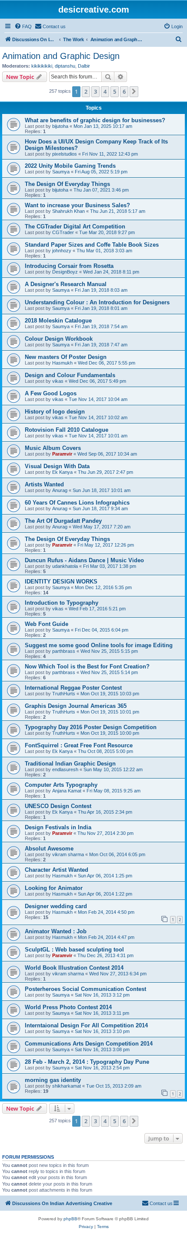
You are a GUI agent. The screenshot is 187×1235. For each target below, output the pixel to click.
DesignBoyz (65, 271)
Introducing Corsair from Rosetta (69, 266)
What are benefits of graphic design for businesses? (95, 120)
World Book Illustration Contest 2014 (74, 968)
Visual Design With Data (57, 466)
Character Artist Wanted (56, 870)
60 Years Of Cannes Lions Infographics (77, 502)
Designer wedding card (56, 906)
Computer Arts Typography (61, 785)
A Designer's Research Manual (66, 284)
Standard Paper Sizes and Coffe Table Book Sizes (92, 244)
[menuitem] (23, 26)
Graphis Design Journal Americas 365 (76, 706)
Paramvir (62, 453)
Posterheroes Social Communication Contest (85, 989)
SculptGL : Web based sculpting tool (74, 949)
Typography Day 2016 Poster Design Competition (91, 727)
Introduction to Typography (61, 603)
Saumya (61, 171)
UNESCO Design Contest (58, 806)
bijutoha (60, 126)
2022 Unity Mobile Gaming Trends (70, 166)
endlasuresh (65, 769)
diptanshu (65, 65)
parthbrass (63, 651)
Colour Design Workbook (59, 339)
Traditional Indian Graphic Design (70, 763)
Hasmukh (62, 362)
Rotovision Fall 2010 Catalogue (66, 430)
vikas (57, 381)
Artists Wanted (44, 484)
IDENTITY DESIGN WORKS (61, 581)
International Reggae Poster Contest (73, 687)
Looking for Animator (54, 888)
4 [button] (105, 91)
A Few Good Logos (51, 393)
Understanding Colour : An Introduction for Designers (97, 302)
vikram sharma (68, 854)
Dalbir (84, 65)
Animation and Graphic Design (61, 56)
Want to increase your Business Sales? (77, 205)
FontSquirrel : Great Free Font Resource (79, 745)
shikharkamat (66, 1085)
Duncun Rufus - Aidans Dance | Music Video (84, 560)
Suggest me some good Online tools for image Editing (99, 645)
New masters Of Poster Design (66, 357)
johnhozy (61, 250)
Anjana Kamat (66, 790)
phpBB (70, 1218)
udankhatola (65, 566)
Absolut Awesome (49, 848)
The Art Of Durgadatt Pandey (63, 521)
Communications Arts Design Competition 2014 (89, 1043)
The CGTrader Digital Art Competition (75, 226)
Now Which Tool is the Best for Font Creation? (87, 666)
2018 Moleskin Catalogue (58, 320)
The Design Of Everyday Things (67, 184)
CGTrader (63, 232)
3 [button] (95, 91)
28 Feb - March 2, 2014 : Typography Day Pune (87, 1062)
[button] (134, 91)
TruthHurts (63, 693)
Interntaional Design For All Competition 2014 (86, 1025)
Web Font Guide (46, 624)
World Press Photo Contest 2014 (68, 1007)
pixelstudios (64, 153)
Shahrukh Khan (68, 211)
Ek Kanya (62, 472)
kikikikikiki (41, 65)
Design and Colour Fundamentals (70, 375)
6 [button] (124, 91)
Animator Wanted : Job (56, 931)
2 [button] (85, 91)
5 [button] (114, 91)
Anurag (59, 490)
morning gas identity (53, 1080)
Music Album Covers (53, 448)
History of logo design (55, 411)
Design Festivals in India (58, 827)
